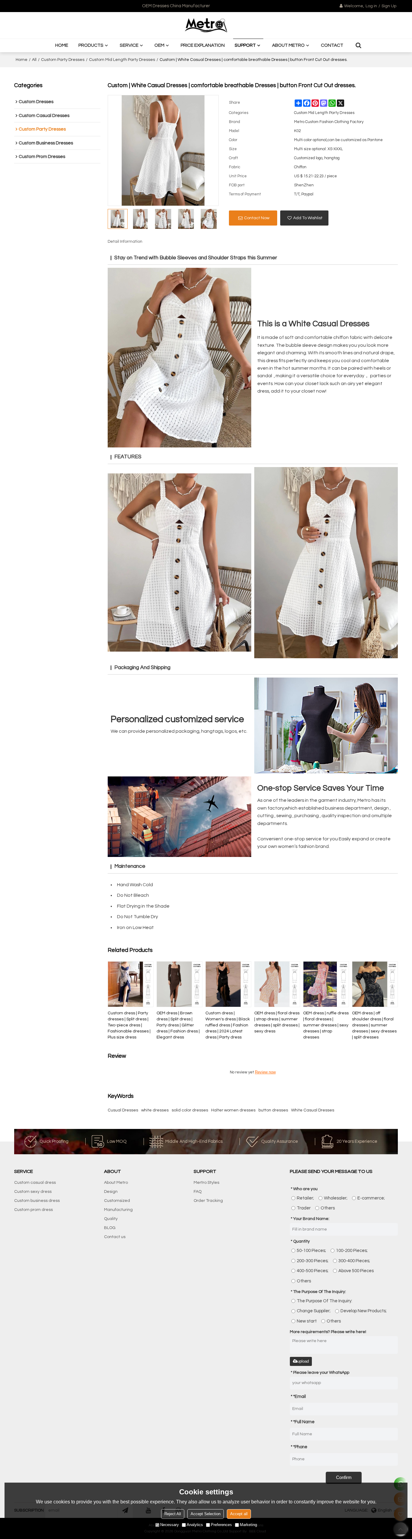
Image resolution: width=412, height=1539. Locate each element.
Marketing (248, 1524)
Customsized (117, 1201)
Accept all (239, 1514)
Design (111, 1192)
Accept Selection (205, 1514)
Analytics (195, 1524)
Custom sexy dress (33, 1192)
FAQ (197, 1192)
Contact (332, 45)
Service (129, 45)
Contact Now (256, 218)
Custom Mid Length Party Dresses (122, 60)
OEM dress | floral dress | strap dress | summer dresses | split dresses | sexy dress (276, 1022)
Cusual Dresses (123, 1110)
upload (303, 1361)
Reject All (172, 1514)
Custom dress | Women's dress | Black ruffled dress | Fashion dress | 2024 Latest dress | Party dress (227, 1025)
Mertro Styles (206, 1182)
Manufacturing (118, 1210)
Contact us (114, 1237)
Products (90, 45)
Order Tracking (208, 1201)
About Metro (288, 45)
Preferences (221, 1524)
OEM (159, 45)
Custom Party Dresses (62, 60)
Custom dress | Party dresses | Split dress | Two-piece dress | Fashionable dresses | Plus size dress (129, 1025)
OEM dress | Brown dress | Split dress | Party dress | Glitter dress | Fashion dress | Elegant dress (178, 1025)
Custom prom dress (33, 1210)
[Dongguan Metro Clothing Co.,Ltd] (206, 25)
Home (61, 45)
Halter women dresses (233, 1110)
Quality (111, 1219)
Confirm (344, 1477)
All (34, 60)
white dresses (155, 1110)
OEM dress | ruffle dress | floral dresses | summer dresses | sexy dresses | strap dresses (326, 1025)
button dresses (273, 1110)
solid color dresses (190, 1110)
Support (245, 45)
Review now (265, 1072)
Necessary (169, 1524)
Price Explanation (203, 45)
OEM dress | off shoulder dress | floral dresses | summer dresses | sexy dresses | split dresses (374, 1025)
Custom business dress (37, 1201)
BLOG (110, 1228)
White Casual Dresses (312, 1110)
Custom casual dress (35, 1182)
